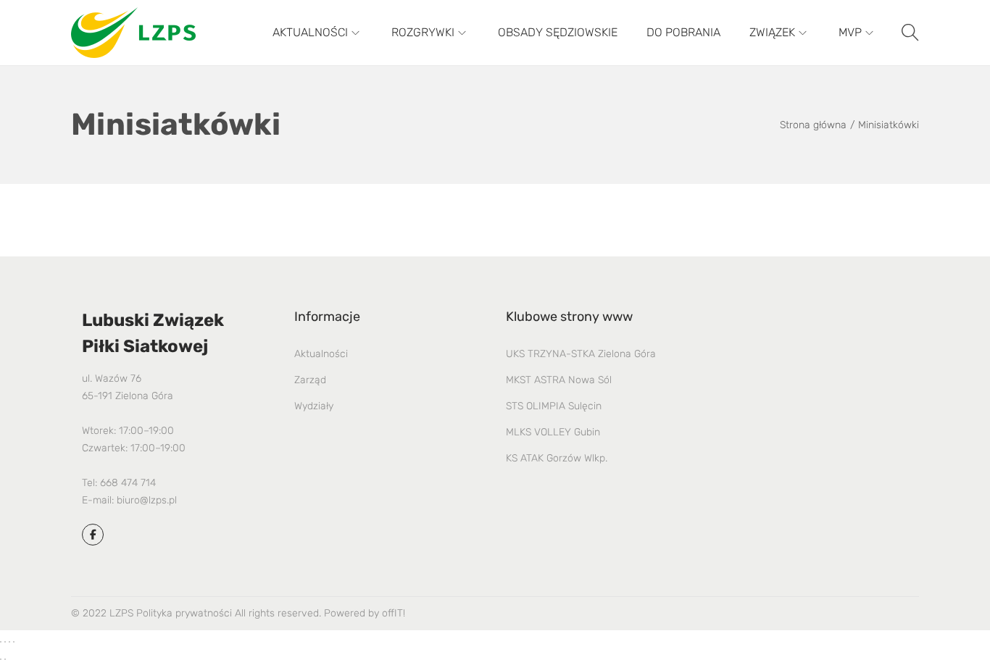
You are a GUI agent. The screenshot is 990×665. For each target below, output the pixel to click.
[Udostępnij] (9, 642)
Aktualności (321, 354)
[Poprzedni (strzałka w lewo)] (0, 659)
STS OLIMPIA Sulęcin (554, 406)
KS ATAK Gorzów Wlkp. (556, 458)
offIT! (393, 613)
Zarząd (310, 380)
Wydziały (313, 406)
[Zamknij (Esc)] (13, 642)
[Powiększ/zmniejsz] (0, 642)
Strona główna (813, 125)
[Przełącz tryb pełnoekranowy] (5, 642)
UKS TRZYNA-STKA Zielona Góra (581, 354)
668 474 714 (128, 483)
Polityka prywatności (184, 613)
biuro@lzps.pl (147, 500)
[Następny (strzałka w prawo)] (5, 659)
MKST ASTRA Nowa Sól (559, 380)
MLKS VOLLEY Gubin (553, 432)
